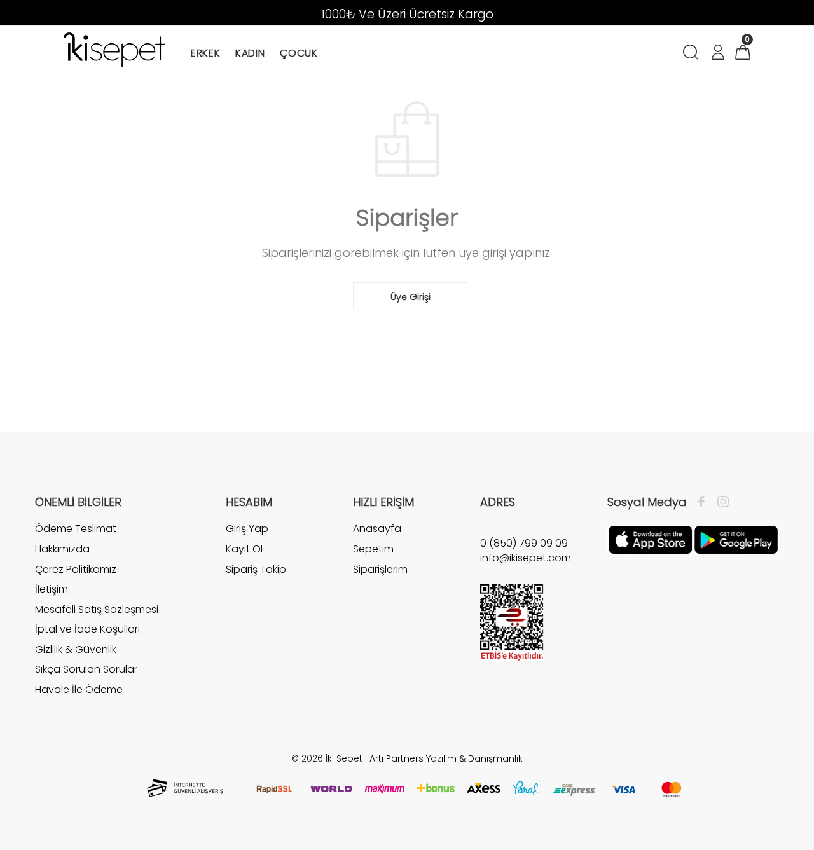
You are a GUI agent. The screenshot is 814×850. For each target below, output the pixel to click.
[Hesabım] (717, 53)
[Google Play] (736, 539)
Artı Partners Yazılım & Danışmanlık (446, 758)
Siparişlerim (380, 569)
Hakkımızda (62, 549)
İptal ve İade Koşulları (87, 629)
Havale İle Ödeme (79, 689)
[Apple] (650, 539)
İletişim (51, 589)
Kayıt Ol (244, 549)
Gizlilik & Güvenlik (75, 649)
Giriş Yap (247, 529)
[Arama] (693, 53)
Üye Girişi (410, 297)
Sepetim (373, 549)
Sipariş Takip (256, 569)
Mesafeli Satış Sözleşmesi (96, 609)
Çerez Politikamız (75, 569)
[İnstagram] (720, 502)
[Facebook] (704, 502)
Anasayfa (377, 529)
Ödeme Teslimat (75, 529)
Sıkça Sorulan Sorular (86, 669)
